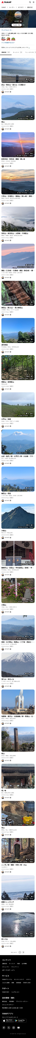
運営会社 (4, 1001)
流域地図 (18, 982)
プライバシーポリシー (22, 1001)
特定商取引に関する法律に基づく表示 (12, 1008)
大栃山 (3, 530)
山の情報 (24, 963)
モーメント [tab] (17, 52)
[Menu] (23, 25)
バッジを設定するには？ (8, 42)
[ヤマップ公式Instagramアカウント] (13, 1027)
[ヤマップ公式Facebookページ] (4, 1027)
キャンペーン (15, 967)
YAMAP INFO (5, 992)
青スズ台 (4, 939)
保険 (13, 982)
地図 (18, 963)
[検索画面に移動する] (30, 2)
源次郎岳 (4, 345)
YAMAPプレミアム (7, 979)
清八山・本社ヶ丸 (7, 679)
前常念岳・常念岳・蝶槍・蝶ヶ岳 (13, 159)
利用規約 (11, 1001)
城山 (3, 122)
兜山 (3, 827)
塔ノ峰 (3, 790)
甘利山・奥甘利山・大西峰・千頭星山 (14, 233)
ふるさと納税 (5, 982)
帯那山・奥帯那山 (7, 382)
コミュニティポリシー (8, 1004)
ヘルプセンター (15, 992)
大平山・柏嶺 (6, 419)
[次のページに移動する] (23, 952)
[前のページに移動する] (19, 952)
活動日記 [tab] (5, 52)
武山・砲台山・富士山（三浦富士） (14, 85)
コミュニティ (5, 967)
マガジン (28, 979)
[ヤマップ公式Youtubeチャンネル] (18, 1027)
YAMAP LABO (26, 982)
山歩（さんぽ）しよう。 (8, 970)
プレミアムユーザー (6, 30)
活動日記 (4, 963)
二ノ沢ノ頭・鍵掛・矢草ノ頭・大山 (14, 865)
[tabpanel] (18, 504)
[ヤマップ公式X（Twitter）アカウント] (8, 1027)
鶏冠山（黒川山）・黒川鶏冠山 (12, 307)
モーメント (12, 963)
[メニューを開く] (33, 2)
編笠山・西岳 (6, 493)
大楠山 (3, 605)
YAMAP (3, 7)
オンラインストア (19, 979)
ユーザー (12, 7)
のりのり (21, 7)
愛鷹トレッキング (7, 902)
